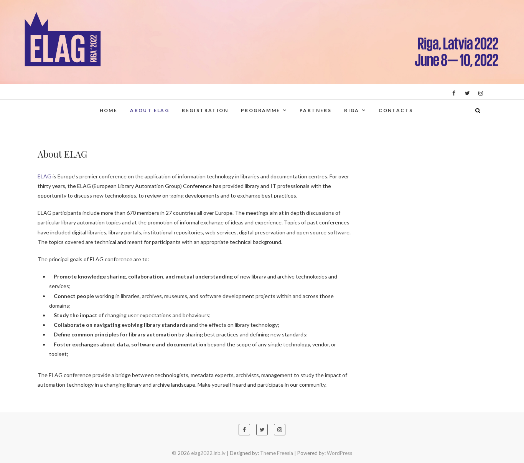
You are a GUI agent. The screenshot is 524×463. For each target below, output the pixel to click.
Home (109, 110)
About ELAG (149, 110)
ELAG (44, 176)
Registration (205, 110)
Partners (315, 110)
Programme (260, 110)
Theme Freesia (276, 453)
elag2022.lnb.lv (67, 105)
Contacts (396, 110)
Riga (351, 110)
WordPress (339, 453)
